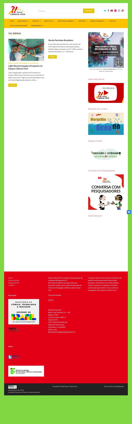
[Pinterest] (122, 11)
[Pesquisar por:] (66, 11)
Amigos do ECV (13, 283)
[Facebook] (108, 11)
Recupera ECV (34, 63)
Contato (112, 21)
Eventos (35, 21)
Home (12, 21)
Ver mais (12, 85)
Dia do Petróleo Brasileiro (60, 40)
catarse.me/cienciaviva (109, 69)
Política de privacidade (18, 25)
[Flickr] (115, 11)
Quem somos (22, 21)
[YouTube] (111, 11)
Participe (82, 21)
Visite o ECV (48, 21)
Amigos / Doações (97, 21)
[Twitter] (105, 11)
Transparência (36, 25)
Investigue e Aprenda (65, 21)
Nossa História (13, 280)
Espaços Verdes (13, 63)
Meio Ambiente (24, 63)
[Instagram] (119, 11)
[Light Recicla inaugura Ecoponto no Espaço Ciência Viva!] (26, 51)
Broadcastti (120, 386)
